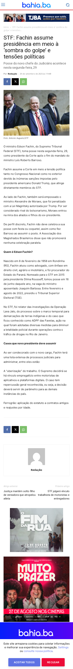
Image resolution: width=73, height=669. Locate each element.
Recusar (53, 662)
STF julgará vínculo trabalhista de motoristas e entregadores (53, 495)
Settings (63, 647)
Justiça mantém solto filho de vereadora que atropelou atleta (20, 495)
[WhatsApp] (23, 81)
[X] (15, 81)
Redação (12, 73)
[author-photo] (36, 464)
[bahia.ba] (36, 5)
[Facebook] (7, 81)
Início (6, 27)
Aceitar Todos (24, 662)
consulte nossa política (38, 651)
